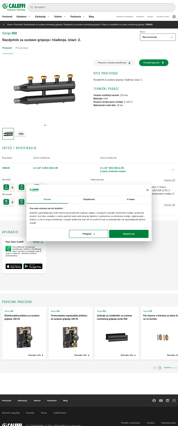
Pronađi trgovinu (152, 62)
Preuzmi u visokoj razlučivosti (112, 62)
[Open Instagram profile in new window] (174, 400)
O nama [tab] (131, 199)
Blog (91, 16)
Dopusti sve (129, 234)
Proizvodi (7, 16)
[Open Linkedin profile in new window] (167, 400)
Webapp (36, 242)
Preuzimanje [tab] (22, 48)
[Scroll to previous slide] (155, 368)
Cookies (151, 423)
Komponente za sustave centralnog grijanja (43, 24)
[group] (8, 133)
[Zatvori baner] (148, 190)
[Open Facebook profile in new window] (154, 400)
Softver (37, 400)
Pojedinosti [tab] (89, 199)
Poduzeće (52, 400)
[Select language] (174, 17)
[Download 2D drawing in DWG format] (11, 187)
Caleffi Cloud (162, 17)
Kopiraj (168, 180)
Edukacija (22, 400)
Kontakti (140, 17)
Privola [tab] (47, 199)
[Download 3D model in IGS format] (11, 202)
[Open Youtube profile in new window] (161, 400)
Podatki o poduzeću (130, 423)
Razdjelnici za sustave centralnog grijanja (82, 24)
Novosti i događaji (125, 17)
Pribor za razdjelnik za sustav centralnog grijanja (123, 24)
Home (10, 24)
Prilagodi (87, 234)
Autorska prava (168, 423)
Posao (150, 17)
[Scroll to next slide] (159, 368)
